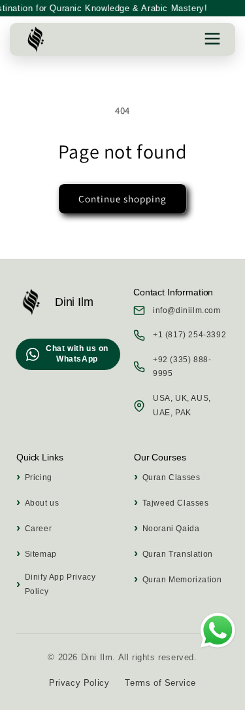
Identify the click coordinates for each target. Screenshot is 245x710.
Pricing (38, 477)
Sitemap (41, 554)
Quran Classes (171, 477)
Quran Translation (177, 554)
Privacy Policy (79, 683)
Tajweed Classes (175, 503)
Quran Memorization (181, 579)
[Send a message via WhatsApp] (217, 630)
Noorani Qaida (170, 528)
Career (38, 528)
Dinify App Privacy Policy (60, 584)
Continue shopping (122, 199)
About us (42, 503)
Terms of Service (160, 683)
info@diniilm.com (187, 310)
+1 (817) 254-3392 (189, 334)
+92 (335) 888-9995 (182, 367)
